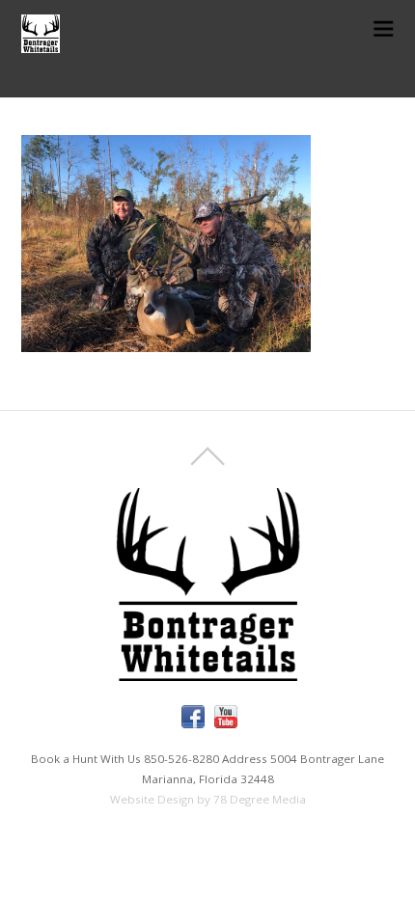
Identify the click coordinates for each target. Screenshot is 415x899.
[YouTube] (225, 716)
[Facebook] (193, 716)
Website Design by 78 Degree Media (208, 799)
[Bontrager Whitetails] (41, 42)
